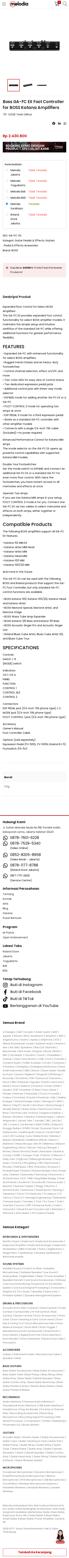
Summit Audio (11, 1190)
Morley (7, 1151)
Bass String (48, 1374)
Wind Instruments (13, 1256)
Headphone (10, 1409)
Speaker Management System (43, 1295)
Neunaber (46, 1151)
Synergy (58, 1190)
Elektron (25, 1086)
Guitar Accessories (53, 1437)
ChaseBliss (53, 1055)
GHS (59, 1101)
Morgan (52, 1147)
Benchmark (10, 1051)
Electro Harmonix (52, 1082)
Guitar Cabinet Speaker (30, 1452)
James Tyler (25, 1120)
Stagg (39, 1186)
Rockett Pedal (11, 1170)
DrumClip (8, 1078)
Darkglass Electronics (44, 1066)
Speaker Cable (12, 1358)
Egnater (35, 1082)
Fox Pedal (19, 1097)
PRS (40, 1163)
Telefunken (59, 1197)
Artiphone (46, 1039)
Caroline (29, 1055)
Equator (7, 1089)
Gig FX (17, 1105)
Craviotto (59, 1059)
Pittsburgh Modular (41, 1159)
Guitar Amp (35, 1449)
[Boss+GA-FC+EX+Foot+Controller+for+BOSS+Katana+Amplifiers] (59, 123)
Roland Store (11, 951)
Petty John (9, 1159)
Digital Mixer (27, 1276)
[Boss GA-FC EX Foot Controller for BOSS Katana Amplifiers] (53, 123)
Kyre (56, 1128)
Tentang (8, 894)
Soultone (24, 1182)
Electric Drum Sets (53, 1338)
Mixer (40, 1276)
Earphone (38, 1284)
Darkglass (23, 1066)
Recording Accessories (24, 1413)
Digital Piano (55, 1249)
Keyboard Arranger (40, 1245)
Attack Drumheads (14, 1043)
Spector (7, 1186)
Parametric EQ (11, 1424)
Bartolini (51, 1047)
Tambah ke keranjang (35, 1552)
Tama (20, 1194)
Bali (5, 966)
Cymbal (32, 1308)
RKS (31, 1167)
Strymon (50, 1186)
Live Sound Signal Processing (31, 1287)
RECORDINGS (11, 1397)
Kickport (57, 1124)
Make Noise (41, 1136)
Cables (7, 1354)
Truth (60, 1201)
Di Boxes (61, 1280)
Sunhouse (27, 1190)
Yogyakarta (10, 961)
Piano (42, 1249)
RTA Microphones (31, 1480)
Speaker (37, 1291)
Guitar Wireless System (29, 1460)
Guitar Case (10, 1441)
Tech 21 (18, 1197)
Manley (54, 1136)
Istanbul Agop (45, 1116)
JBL (48, 1120)
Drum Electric (10, 1335)
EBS (14, 1082)
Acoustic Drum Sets (14, 1308)
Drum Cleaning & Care (24, 1319)
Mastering (59, 1421)
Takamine (9, 1194)
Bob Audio (25, 1051)
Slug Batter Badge (45, 1178)
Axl (11, 1047)
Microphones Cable (48, 1354)
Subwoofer (51, 1291)
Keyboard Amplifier (14, 1245)
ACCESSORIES (11, 1350)
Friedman (43, 1097)
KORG (26, 1128)
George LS (48, 1101)
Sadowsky (27, 1174)
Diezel (19, 1074)
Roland (26, 1170)
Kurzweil (46, 1128)
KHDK (46, 1124)
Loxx (5, 1136)
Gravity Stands (11, 1109)
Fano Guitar (49, 1089)
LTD (12, 1136)
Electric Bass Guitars (43, 1386)
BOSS (14, 250)
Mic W (37, 1143)
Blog (5, 908)
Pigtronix (22, 1159)
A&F (19, 1032)
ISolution (18, 1116)
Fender (7, 1093)
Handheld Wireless (14, 1487)
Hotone (33, 1113)
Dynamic (55, 1078)
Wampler (57, 1209)
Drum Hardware (30, 1338)
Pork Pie (17, 1163)
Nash (35, 1151)
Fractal (31, 1097)
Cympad (58, 1063)
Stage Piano (10, 1253)
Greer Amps (29, 1109)
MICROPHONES (12, 1467)
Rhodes (7, 1167)
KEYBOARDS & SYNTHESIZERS (21, 1237)
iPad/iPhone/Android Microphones (24, 1476)
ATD (57, 1039)
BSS (5, 1055)
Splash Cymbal (23, 1315)
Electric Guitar (31, 1437)
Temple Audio (12, 1201)
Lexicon (40, 1132)
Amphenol (37, 1036)
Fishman (18, 1093)
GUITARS (8, 1433)
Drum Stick (31, 1327)
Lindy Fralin (53, 1132)
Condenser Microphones (18, 1472)
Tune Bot (8, 1205)
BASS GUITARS (12, 1366)
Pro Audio (24, 1291)
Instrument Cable (24, 1354)
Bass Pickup (32, 1374)
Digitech (30, 1074)
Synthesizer (26, 1253)
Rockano (53, 1167)
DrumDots (22, 1078)
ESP (16, 1089)
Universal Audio (42, 1205)
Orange (27, 1155)
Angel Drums (10, 1039)
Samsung (41, 1174)
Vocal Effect (10, 1483)
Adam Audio (43, 1032)
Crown (47, 1063)
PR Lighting (30, 1163)
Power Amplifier (54, 1276)
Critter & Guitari (32, 1063)
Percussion (9, 1342)
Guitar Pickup (10, 1445)
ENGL (57, 1086)
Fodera (7, 1097)
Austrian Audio (44, 1043)
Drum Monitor (11, 1338)
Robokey (40, 1167)
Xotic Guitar (22, 1213)
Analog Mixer (10, 1276)
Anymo (24, 1039)
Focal (43, 1093)
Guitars (50, 240)
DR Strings (55, 1074)
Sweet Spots (43, 1190)
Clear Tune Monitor (25, 1059)
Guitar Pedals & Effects (29, 240)
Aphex (34, 1039)
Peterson (57, 1155)
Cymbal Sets (21, 1311)
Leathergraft (26, 1132)
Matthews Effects (37, 1140)
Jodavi (13, 1124)
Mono (22, 1147)
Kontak (7, 899)
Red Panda (51, 1163)
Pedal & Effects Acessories (21, 245)
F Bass (37, 1089)
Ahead (17, 1036)
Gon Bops (38, 1105)
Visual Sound (25, 1209)
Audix (30, 1043)
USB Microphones (54, 1480)
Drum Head (47, 1319)
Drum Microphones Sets (40, 1323)
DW (32, 1078)
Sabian (14, 1174)
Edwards (23, 1082)
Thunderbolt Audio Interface (19, 1405)
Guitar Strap (28, 1445)
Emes (48, 1086)
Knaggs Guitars (12, 1128)
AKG (26, 1036)
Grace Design (54, 1105)
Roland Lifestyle (41, 1170)
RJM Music (20, 1167)
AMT (61, 1036)
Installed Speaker (31, 1272)
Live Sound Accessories (40, 1280)
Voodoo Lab (42, 1209)
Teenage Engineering (38, 1197)
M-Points (8, 932)
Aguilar (7, 1036)
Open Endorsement (15, 937)
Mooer (32, 1147)
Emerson (38, 1086)
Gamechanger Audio (27, 1101)
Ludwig (20, 1136)
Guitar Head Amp (21, 1456)
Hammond (45, 1109)
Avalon (59, 1043)
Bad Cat (39, 1047)
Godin (26, 1105)
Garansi (8, 913)
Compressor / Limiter (38, 1421)
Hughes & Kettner (50, 1113)
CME (41, 1059)
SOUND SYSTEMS (13, 1264)
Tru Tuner (48, 1201)
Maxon (53, 1140)
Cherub (7, 1059)
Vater (57, 1205)
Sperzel (19, 1186)
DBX (27, 1070)
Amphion (51, 1036)
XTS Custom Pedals (42, 1213)
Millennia (48, 1143)
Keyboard (28, 1241)
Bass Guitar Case (13, 1374)
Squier (30, 1186)
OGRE (17, 1155)
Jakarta (7, 956)
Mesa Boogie (24, 1143)
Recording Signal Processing (37, 1417)
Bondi (47, 1051)
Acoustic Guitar (12, 1437)
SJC (23, 1178)
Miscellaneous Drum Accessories (23, 1331)
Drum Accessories (45, 1315)
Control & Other (32, 1268)
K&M (38, 1124)
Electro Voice (11, 1086)
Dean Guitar (49, 1070)
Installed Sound (12, 1268)
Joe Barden (27, 1124)
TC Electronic (34, 1194)
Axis (5, 1047)
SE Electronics (11, 1178)
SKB (30, 1178)
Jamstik (39, 1120)
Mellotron (8, 1143)
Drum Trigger (47, 1327)
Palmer (45, 1155)
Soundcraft (38, 1182)
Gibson (7, 1105)
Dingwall (42, 1074)
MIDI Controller (28, 1249)
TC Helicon (50, 1194)
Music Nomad (21, 1151)
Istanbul (30, 1116)
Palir (36, 1155)
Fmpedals (32, 1093)
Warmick (8, 1213)
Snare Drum (52, 1331)
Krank (35, 1128)
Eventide (26, 1089)
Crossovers (57, 1287)
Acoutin (28, 1032)
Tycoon (19, 1205)
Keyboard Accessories (49, 1241)
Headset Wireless (38, 1487)
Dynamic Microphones (48, 1472)
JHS (5, 1124)
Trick (38, 1201)
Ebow (6, 1082)
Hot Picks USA (19, 1113)
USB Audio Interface (50, 1405)
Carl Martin (15, 1055)
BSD (5, 970)
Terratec (28, 1201)
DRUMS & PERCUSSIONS (18, 1303)
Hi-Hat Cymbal (40, 1311)
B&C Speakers (23, 1047)
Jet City (56, 1120)
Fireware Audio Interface (38, 1401)
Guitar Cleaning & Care (33, 1441)
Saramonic (56, 1174)
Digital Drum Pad (30, 1335)
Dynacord (42, 1078)
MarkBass (19, 1140)
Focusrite (53, 1093)
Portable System (12, 1295)
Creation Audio (12, 1063)
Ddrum (36, 1070)
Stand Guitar (19, 1449)
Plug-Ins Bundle (29, 1409)
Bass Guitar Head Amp (41, 1382)
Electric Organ (11, 1241)
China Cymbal (48, 1308)
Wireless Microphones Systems (37, 1483)
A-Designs (9, 1032)
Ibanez (7, 1116)
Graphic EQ (9, 1291)
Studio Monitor (30, 1424)
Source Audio (55, 1182)
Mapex (7, 1140)
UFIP (28, 1205)
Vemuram (9, 1209)
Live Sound (50, 1272)
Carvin (41, 1055)
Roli (55, 1170)
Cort (48, 1059)
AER (55, 1032)
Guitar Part (55, 1441)
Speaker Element (13, 1280)
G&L (53, 1097)
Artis (5, 903)
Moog (41, 1147)
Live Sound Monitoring (17, 1284)
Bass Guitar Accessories (17, 1370)
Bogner (37, 1051)
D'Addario (9, 1066)
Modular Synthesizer (48, 1253)
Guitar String (44, 1445)
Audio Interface (12, 1401)
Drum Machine (51, 1335)
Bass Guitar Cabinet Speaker (35, 1378)
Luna (29, 1136)
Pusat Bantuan (12, 918)
